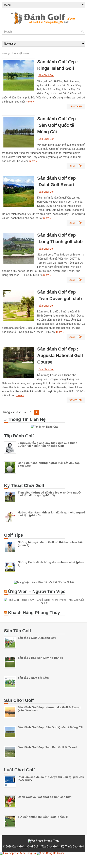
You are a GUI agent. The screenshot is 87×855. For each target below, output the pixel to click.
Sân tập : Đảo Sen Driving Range (40, 657)
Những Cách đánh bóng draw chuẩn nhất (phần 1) (51, 563)
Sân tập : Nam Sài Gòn (33, 677)
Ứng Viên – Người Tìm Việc (36, 591)
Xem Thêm (75, 106)
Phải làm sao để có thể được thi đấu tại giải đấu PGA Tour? (51, 778)
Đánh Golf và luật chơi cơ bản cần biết (44, 796)
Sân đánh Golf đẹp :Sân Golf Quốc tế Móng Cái (56, 125)
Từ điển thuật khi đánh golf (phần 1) (43, 816)
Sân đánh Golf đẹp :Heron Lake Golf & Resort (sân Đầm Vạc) (49, 709)
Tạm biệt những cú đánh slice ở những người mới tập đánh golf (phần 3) (50, 494)
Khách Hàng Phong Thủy (34, 612)
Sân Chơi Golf (46, 75)
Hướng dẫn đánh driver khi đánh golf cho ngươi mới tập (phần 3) (51, 514)
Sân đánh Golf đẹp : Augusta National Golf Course (60, 355)
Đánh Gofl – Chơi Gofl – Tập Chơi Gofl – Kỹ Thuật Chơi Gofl (48, 846)
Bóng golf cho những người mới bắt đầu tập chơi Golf (49, 464)
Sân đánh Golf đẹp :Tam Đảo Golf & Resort (47, 747)
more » (30, 101)
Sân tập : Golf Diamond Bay (37, 637)
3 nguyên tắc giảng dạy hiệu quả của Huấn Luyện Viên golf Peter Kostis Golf (47, 444)
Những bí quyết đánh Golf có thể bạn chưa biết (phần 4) (51, 544)
